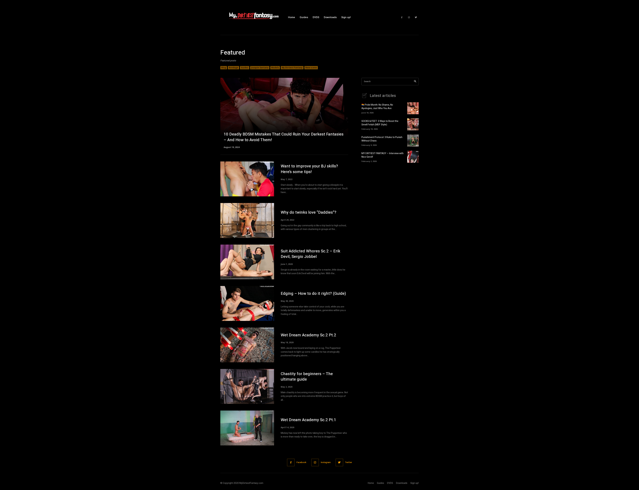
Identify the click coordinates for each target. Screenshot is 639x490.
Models (275, 67)
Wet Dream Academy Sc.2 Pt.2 (308, 335)
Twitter (348, 462)
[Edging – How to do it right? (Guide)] (247, 303)
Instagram (326, 462)
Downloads (401, 483)
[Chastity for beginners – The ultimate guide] (247, 386)
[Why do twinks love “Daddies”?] (247, 220)
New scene (311, 67)
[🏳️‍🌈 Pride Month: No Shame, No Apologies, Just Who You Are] (413, 108)
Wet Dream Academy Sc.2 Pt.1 (308, 420)
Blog (223, 67)
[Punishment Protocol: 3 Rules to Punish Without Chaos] (413, 140)
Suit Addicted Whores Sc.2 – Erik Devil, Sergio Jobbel (310, 254)
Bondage (233, 67)
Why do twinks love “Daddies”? (308, 212)
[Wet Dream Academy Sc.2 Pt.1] (247, 428)
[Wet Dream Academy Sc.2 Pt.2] (247, 345)
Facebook (301, 462)
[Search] (415, 81)
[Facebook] (402, 17)
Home (371, 483)
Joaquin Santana (259, 67)
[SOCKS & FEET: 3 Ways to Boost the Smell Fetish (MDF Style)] (413, 124)
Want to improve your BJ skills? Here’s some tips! (309, 169)
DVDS (390, 483)
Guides (244, 67)
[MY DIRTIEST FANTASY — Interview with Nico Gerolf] (413, 157)
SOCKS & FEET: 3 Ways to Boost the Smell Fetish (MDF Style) (379, 122)
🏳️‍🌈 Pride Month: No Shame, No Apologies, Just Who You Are (377, 106)
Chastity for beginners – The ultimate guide (307, 376)
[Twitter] (416, 17)
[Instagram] (409, 17)
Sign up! (414, 483)
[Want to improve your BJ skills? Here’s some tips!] (247, 178)
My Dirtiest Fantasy (292, 67)
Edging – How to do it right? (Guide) (313, 293)
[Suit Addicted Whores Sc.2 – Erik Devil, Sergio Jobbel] (247, 262)
